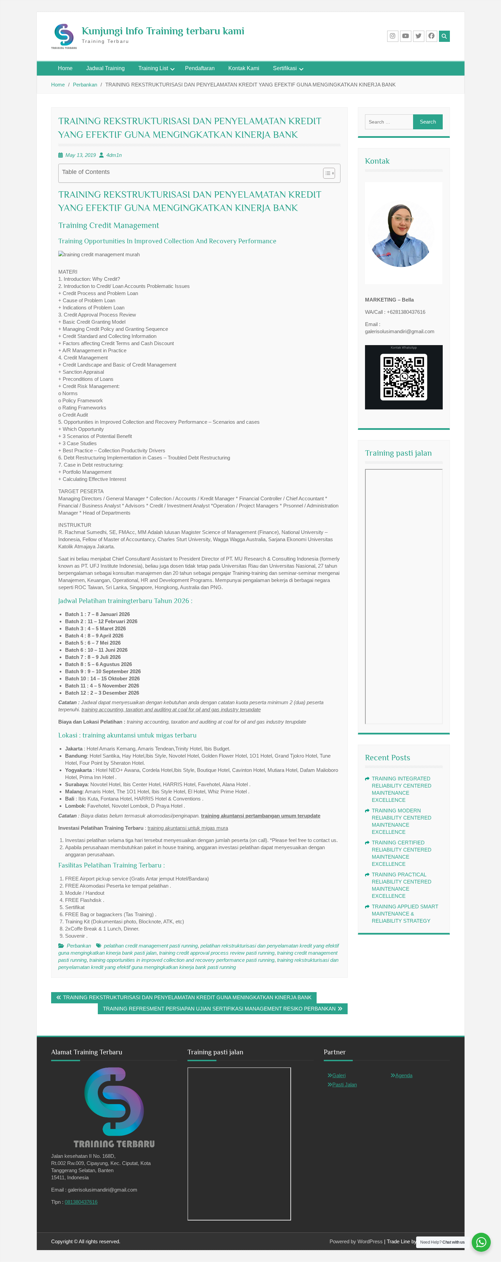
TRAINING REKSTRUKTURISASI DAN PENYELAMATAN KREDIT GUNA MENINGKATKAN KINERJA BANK (187, 997)
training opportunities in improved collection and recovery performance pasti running (181, 960)
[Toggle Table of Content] (325, 173)
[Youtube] (405, 36)
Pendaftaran (200, 68)
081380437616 (81, 1202)
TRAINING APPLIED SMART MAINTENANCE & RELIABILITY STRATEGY (405, 914)
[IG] (392, 36)
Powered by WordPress (356, 1241)
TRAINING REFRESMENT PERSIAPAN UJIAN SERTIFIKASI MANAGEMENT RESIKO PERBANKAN (219, 1009)
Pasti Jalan (344, 1084)
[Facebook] (431, 36)
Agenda (403, 1075)
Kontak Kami (243, 68)
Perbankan (79, 946)
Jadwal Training (105, 68)
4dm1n (114, 155)
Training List (153, 68)
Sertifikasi (285, 68)
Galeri (339, 1075)
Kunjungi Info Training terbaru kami (163, 31)
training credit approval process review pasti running (216, 953)
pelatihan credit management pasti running (151, 946)
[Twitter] (418, 36)
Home (65, 68)
